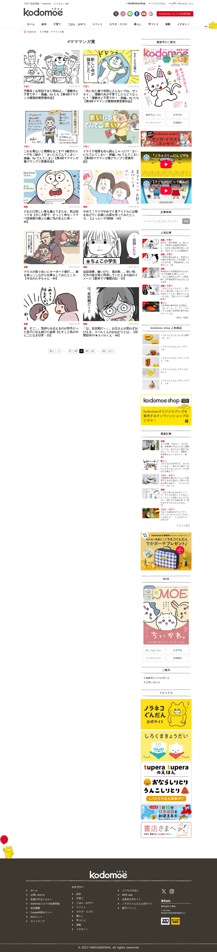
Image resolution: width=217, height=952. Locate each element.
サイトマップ (38, 921)
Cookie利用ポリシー (41, 912)
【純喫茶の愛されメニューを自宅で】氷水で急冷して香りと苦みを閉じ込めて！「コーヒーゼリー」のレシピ (175, 482)
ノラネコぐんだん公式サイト (137, 903)
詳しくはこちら (153, 650)
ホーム (31, 24)
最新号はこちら (153, 115)
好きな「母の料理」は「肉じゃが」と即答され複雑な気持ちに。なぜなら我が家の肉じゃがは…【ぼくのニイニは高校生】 (175, 247)
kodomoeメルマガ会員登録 (175, 13)
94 (104, 351)
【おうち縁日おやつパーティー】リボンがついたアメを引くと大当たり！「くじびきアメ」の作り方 (175, 516)
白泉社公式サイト (131, 899)
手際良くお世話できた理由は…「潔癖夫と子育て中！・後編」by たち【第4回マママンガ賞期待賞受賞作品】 (51, 94)
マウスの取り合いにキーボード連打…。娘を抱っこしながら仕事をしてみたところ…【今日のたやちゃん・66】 (51, 275)
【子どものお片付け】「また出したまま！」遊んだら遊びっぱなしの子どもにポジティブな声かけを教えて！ (175, 467)
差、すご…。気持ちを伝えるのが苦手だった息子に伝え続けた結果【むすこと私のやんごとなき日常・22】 (51, 332)
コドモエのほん (158, 3)
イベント (97, 24)
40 (87, 351)
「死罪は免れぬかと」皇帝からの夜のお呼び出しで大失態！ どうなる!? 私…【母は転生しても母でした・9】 (175, 261)
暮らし (138, 24)
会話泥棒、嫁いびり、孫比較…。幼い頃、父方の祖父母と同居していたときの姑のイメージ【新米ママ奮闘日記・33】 (110, 275)
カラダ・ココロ (118, 24)
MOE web (127, 894)
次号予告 (177, 115)
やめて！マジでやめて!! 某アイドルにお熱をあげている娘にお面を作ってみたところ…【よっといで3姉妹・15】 (110, 215)
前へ (52, 351)
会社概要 (35, 908)
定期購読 (177, 122)
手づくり (153, 24)
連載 (167, 24)
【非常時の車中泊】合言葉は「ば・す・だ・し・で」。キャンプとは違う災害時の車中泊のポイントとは (175, 309)
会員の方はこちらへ (41, 899)
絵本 (44, 24)
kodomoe (31, 31)
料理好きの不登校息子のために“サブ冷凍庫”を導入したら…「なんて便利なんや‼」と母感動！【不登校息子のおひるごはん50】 (175, 276)
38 (76, 351)
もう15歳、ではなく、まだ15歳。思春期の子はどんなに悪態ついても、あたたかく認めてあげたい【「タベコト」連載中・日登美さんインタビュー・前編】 (175, 450)
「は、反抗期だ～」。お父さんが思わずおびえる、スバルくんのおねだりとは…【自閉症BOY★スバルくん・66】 (110, 332)
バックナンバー (153, 122)
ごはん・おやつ (77, 24)
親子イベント (129, 908)
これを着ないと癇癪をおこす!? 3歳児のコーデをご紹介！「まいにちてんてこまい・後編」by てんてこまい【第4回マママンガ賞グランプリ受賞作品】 (51, 156)
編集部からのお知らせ (158, 677)
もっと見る (184, 525)
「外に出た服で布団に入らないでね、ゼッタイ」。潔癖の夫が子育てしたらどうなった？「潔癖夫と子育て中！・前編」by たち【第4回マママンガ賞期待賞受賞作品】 (111, 96)
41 (92, 351)
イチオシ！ (183, 24)
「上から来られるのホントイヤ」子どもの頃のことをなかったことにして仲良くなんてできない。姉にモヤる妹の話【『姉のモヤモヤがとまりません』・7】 (175, 499)
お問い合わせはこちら (182, 3)
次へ (111, 351)
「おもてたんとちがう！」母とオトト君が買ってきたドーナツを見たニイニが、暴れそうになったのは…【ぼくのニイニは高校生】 (175, 293)
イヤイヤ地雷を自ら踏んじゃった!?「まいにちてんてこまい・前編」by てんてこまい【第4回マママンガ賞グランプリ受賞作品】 (111, 156)
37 (70, 351)
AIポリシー (36, 916)
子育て (57, 24)
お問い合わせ (153, 682)
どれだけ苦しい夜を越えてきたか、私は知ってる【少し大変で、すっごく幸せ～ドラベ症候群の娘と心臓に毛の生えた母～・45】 (51, 216)
